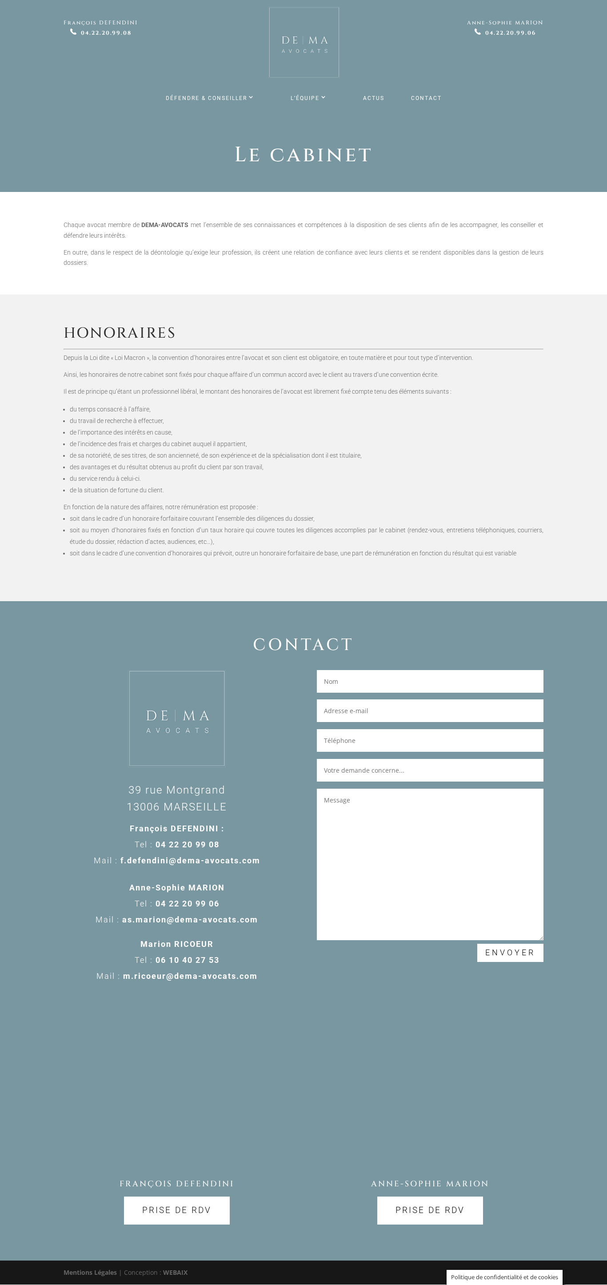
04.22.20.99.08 (106, 32)
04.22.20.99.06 (510, 32)
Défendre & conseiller (206, 98)
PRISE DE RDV (177, 1210)
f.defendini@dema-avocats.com (190, 860)
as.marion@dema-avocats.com (190, 919)
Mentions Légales (90, 1272)
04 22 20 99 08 (188, 844)
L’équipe (305, 98)
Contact (426, 98)
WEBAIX (175, 1272)
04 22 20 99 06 (188, 903)
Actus (373, 98)
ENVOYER (510, 952)
